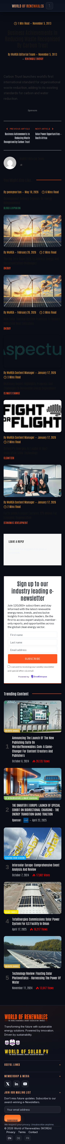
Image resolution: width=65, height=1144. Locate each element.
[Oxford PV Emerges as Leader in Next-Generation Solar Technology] (32, 416)
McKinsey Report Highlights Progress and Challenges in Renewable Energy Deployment (30, 385)
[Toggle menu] (49, 5)
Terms (22, 1132)
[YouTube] (25, 1083)
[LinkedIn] (16, 1083)
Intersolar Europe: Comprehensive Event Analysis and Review (35, 867)
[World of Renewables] (12, 1043)
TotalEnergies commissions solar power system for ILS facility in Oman (36, 921)
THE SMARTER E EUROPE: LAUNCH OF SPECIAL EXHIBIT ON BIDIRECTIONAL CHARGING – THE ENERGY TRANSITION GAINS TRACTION (36, 809)
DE (18, 1138)
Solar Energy (11, 912)
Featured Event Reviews (15, 857)
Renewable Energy (34, 58)
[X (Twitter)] (7, 1083)
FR (27, 1138)
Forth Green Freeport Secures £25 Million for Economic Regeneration (30, 515)
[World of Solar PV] (26, 1053)
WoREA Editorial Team (23, 54)
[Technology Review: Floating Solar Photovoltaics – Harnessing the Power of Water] (32, 952)
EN (9, 1138)
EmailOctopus (40, 677)
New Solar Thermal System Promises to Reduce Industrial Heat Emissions (32, 321)
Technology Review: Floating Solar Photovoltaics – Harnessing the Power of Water (36, 977)
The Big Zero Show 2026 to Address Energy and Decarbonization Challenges (31, 260)
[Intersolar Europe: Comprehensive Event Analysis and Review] (32, 843)
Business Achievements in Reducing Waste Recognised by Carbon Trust (17, 137)
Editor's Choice (12, 730)
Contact (33, 1132)
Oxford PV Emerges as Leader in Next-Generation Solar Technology (26, 450)
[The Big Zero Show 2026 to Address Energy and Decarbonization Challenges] (32, 231)
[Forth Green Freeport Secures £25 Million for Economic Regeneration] (32, 481)
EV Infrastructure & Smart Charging (21, 798)
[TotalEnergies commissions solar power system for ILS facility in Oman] (32, 898)
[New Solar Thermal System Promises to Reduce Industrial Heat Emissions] (32, 291)
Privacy (10, 1132)
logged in (29, 548)
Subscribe (12, 1120)
